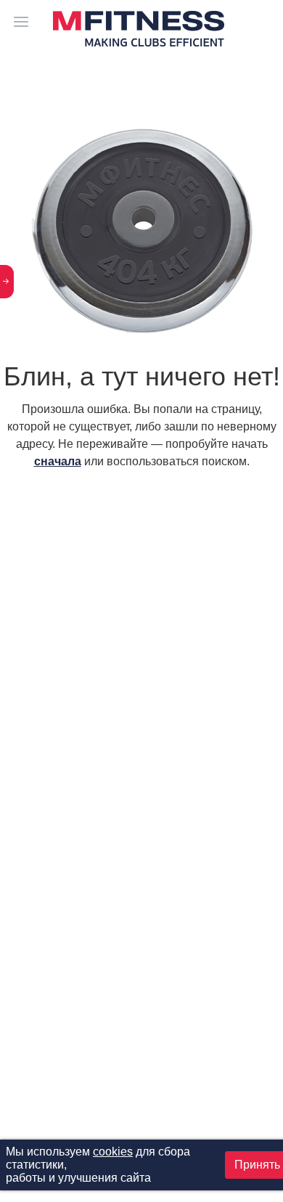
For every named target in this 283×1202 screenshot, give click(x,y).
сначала (57, 461)
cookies (113, 1151)
